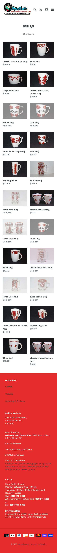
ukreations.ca (23, 544)
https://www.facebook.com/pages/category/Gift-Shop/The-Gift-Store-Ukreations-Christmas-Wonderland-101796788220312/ (28, 466)
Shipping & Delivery (15, 401)
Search (8, 386)
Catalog (9, 394)
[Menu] (52, 9)
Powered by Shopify (38, 544)
